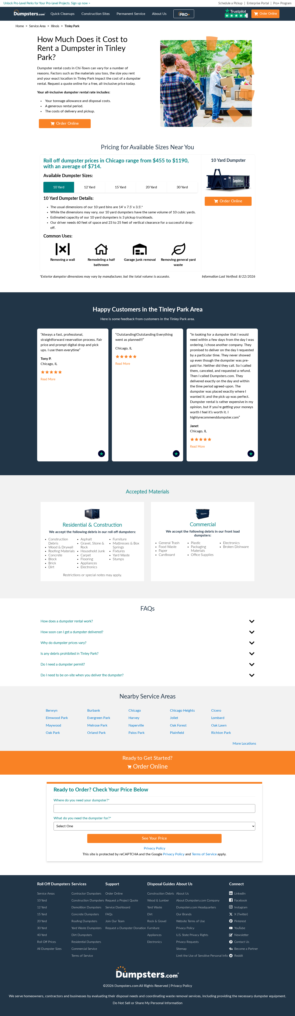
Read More (48, 379)
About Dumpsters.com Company (197, 900)
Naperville (136, 725)
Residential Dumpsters (86, 942)
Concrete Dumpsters (85, 914)
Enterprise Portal (258, 3)
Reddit (238, 955)
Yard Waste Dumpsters (86, 928)
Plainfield (177, 732)
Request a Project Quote (121, 900)
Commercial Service (84, 948)
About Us (161, 16)
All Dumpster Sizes (49, 948)
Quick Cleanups (64, 16)
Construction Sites (97, 16)
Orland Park (96, 732)
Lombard (217, 718)
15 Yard (42, 914)
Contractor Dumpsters (86, 893)
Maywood (53, 725)
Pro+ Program (282, 3)
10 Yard (42, 900)
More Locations (244, 743)
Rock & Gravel (156, 921)
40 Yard (42, 935)
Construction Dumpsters (87, 900)
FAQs (109, 914)
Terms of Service (204, 854)
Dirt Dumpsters (81, 935)
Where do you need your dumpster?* (81, 800)
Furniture (153, 928)
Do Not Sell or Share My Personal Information (147, 1003)
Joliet (174, 718)
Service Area (37, 26)
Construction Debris (160, 893)
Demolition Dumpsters (86, 907)
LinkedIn (240, 893)
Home (20, 26)
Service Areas (46, 893)
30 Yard (42, 928)
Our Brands (184, 914)
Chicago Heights (182, 710)
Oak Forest (178, 725)
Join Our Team (114, 921)
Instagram (240, 907)
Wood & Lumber (158, 900)
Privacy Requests (187, 942)
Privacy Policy (154, 848)
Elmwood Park (57, 718)
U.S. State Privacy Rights (192, 935)
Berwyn (51, 710)
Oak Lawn (219, 725)
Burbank (93, 710)
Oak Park (53, 732)
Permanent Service (133, 16)
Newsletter (241, 935)
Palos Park (136, 732)
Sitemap (181, 948)
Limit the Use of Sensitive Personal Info (202, 955)
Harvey (133, 718)
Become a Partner (246, 948)
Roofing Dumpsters (84, 921)
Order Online (268, 13)
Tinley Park (72, 26)
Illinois (55, 26)
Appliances (154, 935)
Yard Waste (154, 907)
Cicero (216, 710)
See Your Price (154, 838)
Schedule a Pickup (230, 3)
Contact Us (241, 942)
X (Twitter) (241, 914)
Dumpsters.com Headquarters (196, 907)
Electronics (154, 942)
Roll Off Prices (46, 942)
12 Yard (42, 907)
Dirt (149, 914)
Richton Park (221, 732)
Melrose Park (97, 725)
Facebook (240, 900)
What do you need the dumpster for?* (82, 818)
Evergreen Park (98, 718)
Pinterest (240, 921)
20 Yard (42, 921)
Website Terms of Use (190, 921)
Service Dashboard (117, 907)
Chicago (134, 710)
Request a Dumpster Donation (125, 928)
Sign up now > (80, 3)
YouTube (239, 928)
